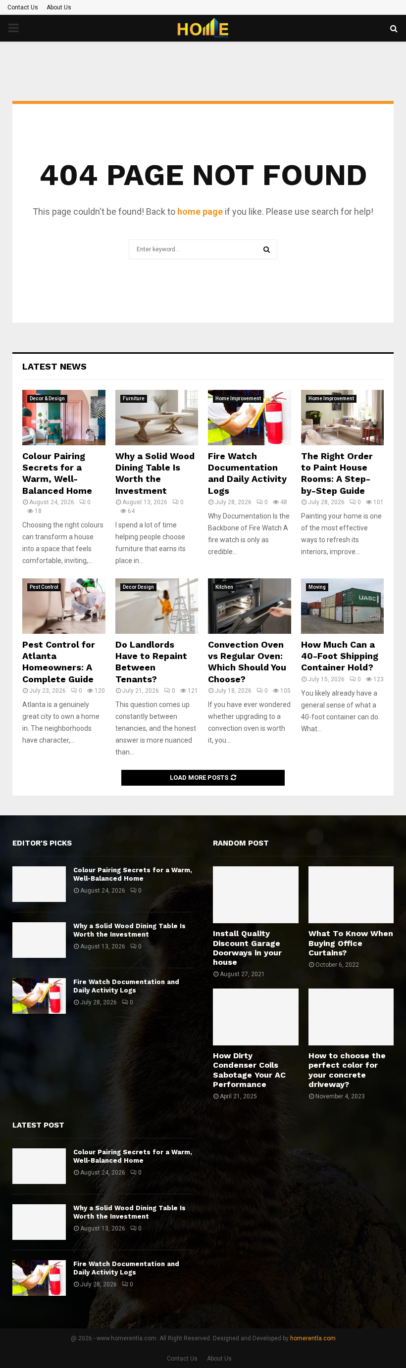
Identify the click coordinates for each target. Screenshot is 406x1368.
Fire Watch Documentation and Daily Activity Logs (126, 986)
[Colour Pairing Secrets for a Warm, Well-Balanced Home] (63, 417)
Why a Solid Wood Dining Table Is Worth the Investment (129, 930)
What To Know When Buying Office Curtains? (350, 943)
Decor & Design (47, 398)
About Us (59, 7)
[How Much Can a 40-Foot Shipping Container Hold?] (342, 606)
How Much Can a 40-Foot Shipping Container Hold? (339, 656)
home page (200, 211)
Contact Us (22, 7)
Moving (317, 587)
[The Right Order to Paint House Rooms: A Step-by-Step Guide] (342, 417)
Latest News (54, 366)
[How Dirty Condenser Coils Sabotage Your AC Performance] (256, 1017)
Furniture (134, 398)
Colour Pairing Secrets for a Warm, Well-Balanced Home (132, 874)
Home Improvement (238, 398)
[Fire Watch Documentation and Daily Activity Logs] (249, 417)
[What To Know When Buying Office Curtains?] (351, 894)
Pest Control (44, 587)
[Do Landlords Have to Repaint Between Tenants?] (157, 606)
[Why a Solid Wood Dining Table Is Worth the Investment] (157, 417)
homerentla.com (313, 1338)
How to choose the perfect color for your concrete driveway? (347, 1070)
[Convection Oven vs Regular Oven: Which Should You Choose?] (249, 606)
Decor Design (138, 587)
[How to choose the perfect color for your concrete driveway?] (351, 1017)
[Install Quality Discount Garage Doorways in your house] (256, 894)
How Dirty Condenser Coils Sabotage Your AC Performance (249, 1070)
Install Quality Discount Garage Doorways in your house (247, 948)
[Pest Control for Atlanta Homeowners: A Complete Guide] (63, 606)
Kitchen (224, 587)
